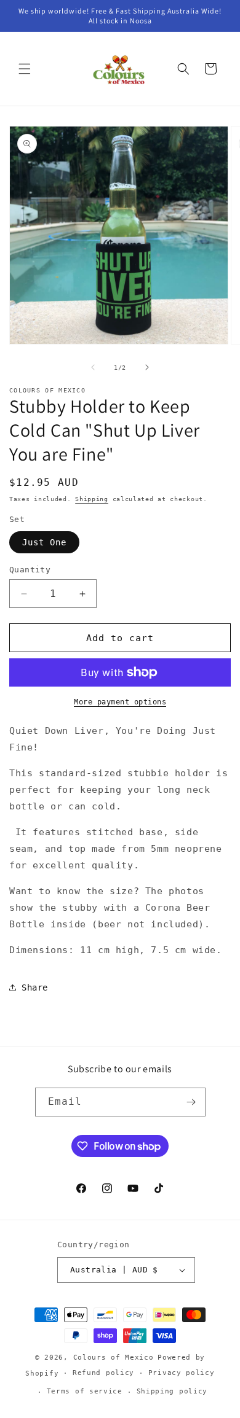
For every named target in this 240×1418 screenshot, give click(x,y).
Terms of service (84, 1391)
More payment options (120, 702)
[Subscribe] (191, 1102)
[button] (24, 68)
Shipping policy (172, 1391)
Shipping (91, 499)
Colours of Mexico (113, 1358)
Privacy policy (181, 1373)
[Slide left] (92, 367)
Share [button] (35, 987)
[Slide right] (147, 367)
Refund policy (103, 1373)
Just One (44, 542)
